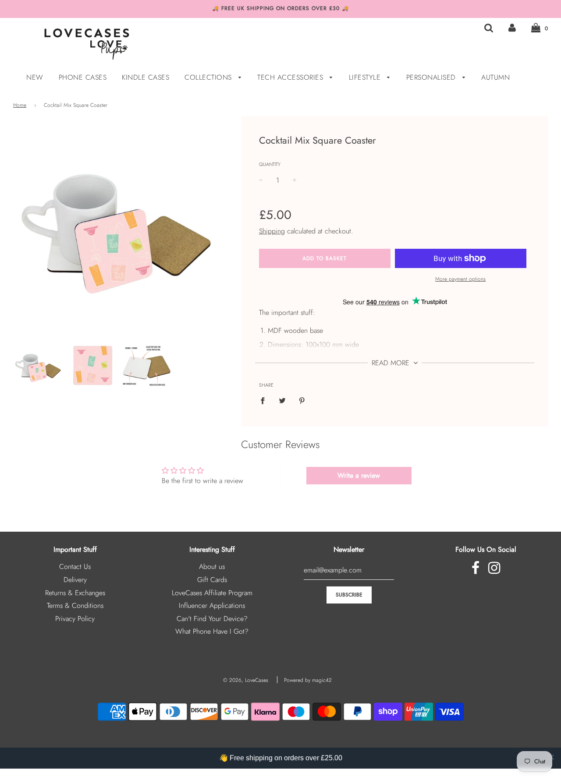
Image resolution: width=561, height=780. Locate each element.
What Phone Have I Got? (212, 631)
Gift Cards (212, 580)
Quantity (269, 164)
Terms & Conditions (75, 605)
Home (19, 105)
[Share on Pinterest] (302, 400)
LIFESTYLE (366, 77)
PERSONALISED (432, 77)
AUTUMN (495, 77)
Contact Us (75, 566)
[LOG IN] (512, 28)
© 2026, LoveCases (245, 680)
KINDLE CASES (145, 77)
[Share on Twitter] (282, 400)
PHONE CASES (83, 77)
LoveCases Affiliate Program (212, 593)
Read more (392, 363)
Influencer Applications (212, 605)
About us (212, 566)
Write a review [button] (358, 475)
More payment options (460, 279)
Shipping (272, 231)
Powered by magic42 (308, 680)
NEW (34, 77)
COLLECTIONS (209, 77)
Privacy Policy (75, 619)
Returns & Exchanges (75, 593)
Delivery (75, 580)
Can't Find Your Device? (212, 619)
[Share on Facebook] (265, 400)
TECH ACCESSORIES (291, 77)
